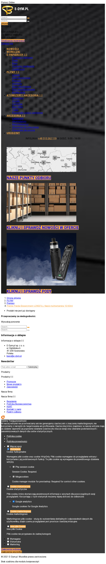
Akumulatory (19, 121)
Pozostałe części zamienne (27, 112)
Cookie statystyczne (20, 486)
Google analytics (23, 501)
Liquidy (16, 75)
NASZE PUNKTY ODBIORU (29, 178)
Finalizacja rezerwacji (13, 40)
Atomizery (18, 98)
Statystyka (15, 541)
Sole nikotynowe (21, 77)
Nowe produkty (14, 384)
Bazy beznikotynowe (23, 89)
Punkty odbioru (14, 412)
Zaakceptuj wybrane (11, 549)
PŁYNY (13, 72)
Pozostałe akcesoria (23, 130)
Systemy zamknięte (23, 66)
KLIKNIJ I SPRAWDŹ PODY (29, 291)
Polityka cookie (14, 436)
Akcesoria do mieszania (25, 127)
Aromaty (17, 83)
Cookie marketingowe (20, 511)
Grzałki (16, 101)
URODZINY (13, 133)
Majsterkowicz (20, 124)
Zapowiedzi (12, 387)
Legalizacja (18, 69)
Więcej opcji (16, 446)
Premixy (16, 80)
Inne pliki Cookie (18, 526)
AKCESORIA (16, 115)
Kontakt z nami (14, 409)
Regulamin (12, 401)
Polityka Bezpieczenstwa (19, 404)
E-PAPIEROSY (17, 54)
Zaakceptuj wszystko (11, 552)
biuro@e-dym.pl (14, 356)
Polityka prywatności (17, 441)
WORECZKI (13, 51)
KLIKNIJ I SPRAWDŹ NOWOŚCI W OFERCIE (43, 227)
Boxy (15, 63)
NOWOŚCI (13, 48)
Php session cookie (24, 467)
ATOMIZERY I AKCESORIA (25, 95)
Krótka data (18, 92)
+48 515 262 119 (47, 138)
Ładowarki (17, 118)
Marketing (15, 544)
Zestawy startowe (22, 57)
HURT (9, 406)
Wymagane (15, 449)
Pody (15, 60)
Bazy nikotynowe (21, 86)
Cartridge (17, 104)
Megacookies (22, 476)
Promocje (11, 381)
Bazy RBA (17, 106)
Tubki (15, 109)
